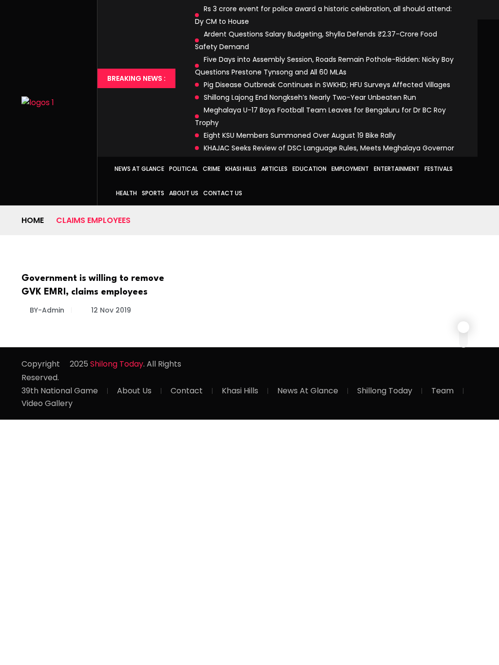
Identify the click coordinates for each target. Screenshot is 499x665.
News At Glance (307, 390)
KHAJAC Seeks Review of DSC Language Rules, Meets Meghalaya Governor (329, 148)
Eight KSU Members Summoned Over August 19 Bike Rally (300, 135)
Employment (350, 169)
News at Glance (139, 169)
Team (442, 390)
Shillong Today (384, 390)
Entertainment (397, 169)
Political (183, 169)
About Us (183, 193)
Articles (274, 169)
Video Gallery (47, 403)
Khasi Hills (240, 169)
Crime (211, 169)
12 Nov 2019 (110, 310)
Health (126, 193)
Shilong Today (116, 363)
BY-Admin (47, 310)
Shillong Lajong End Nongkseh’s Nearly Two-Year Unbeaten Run (310, 97)
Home (32, 220)
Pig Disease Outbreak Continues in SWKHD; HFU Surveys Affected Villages (327, 85)
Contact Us (222, 193)
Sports (153, 193)
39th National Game (59, 390)
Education (309, 169)
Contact (187, 390)
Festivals (438, 169)
